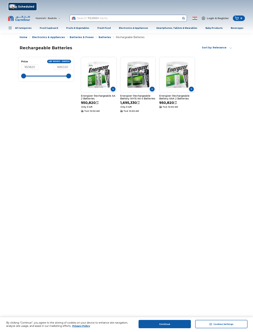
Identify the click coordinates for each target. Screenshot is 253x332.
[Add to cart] (113, 89)
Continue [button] (164, 324)
